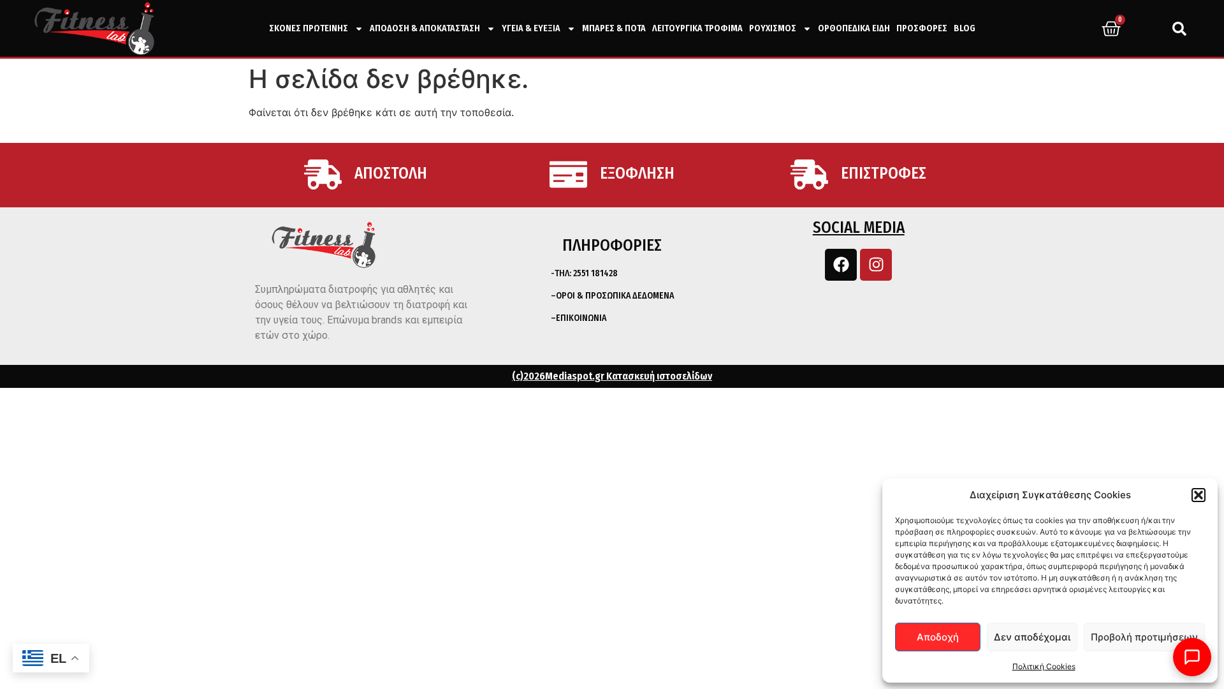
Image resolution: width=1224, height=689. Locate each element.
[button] (1198, 495)
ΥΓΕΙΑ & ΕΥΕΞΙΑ (531, 28)
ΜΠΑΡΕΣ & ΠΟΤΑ (614, 28)
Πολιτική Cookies (1043, 666)
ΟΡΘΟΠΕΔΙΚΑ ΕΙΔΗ (854, 28)
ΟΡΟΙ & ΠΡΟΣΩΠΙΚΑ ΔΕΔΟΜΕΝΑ (615, 295)
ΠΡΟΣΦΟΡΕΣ (921, 28)
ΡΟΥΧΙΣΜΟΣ (772, 28)
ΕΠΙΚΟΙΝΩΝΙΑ (581, 318)
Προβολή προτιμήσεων (1144, 637)
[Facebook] (841, 265)
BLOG (964, 28)
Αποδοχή (938, 637)
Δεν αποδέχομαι (1032, 637)
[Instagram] (876, 265)
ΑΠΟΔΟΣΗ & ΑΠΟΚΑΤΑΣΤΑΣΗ (425, 28)
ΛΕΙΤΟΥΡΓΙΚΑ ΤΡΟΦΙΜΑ (697, 28)
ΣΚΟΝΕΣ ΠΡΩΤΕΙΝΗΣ (308, 28)
